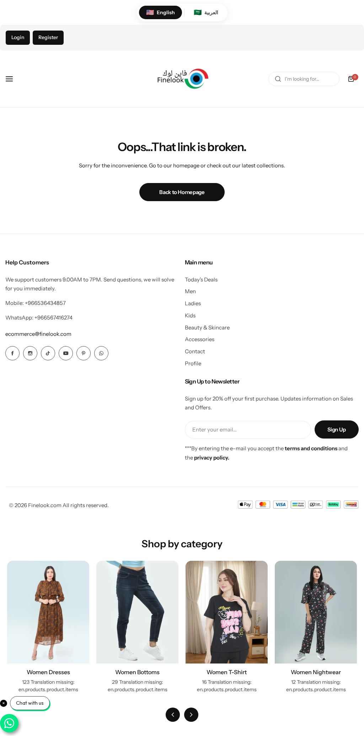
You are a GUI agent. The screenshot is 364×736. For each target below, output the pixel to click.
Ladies (193, 303)
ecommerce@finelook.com (38, 334)
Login (17, 37)
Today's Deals (201, 279)
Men (190, 291)
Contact (195, 351)
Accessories (199, 339)
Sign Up (336, 429)
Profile (193, 363)
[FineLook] (182, 78)
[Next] (191, 715)
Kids (190, 315)
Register (48, 37)
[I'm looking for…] (278, 79)
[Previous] (173, 715)
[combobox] (303, 79)
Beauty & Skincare (207, 327)
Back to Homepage (181, 192)
